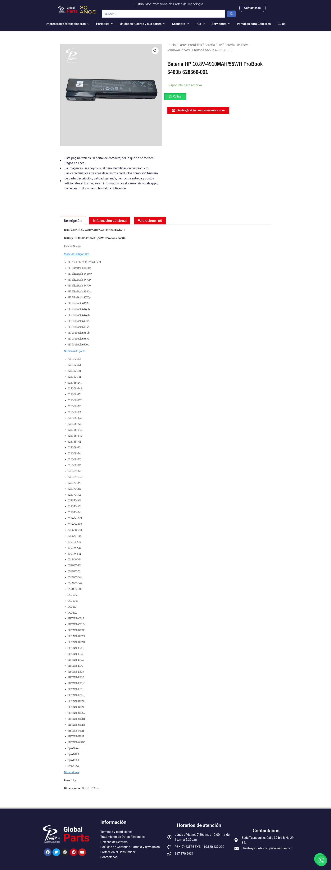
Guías (281, 24)
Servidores (218, 24)
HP (219, 45)
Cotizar (177, 96)
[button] (155, 50)
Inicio (171, 45)
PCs (198, 24)
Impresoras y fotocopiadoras (66, 24)
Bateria (210, 45)
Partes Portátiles (190, 45)
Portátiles (102, 24)
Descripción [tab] (73, 221)
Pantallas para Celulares (254, 24)
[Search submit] (231, 14)
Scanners (178, 24)
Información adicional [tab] (110, 221)
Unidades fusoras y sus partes (140, 24)
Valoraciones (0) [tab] (150, 221)
